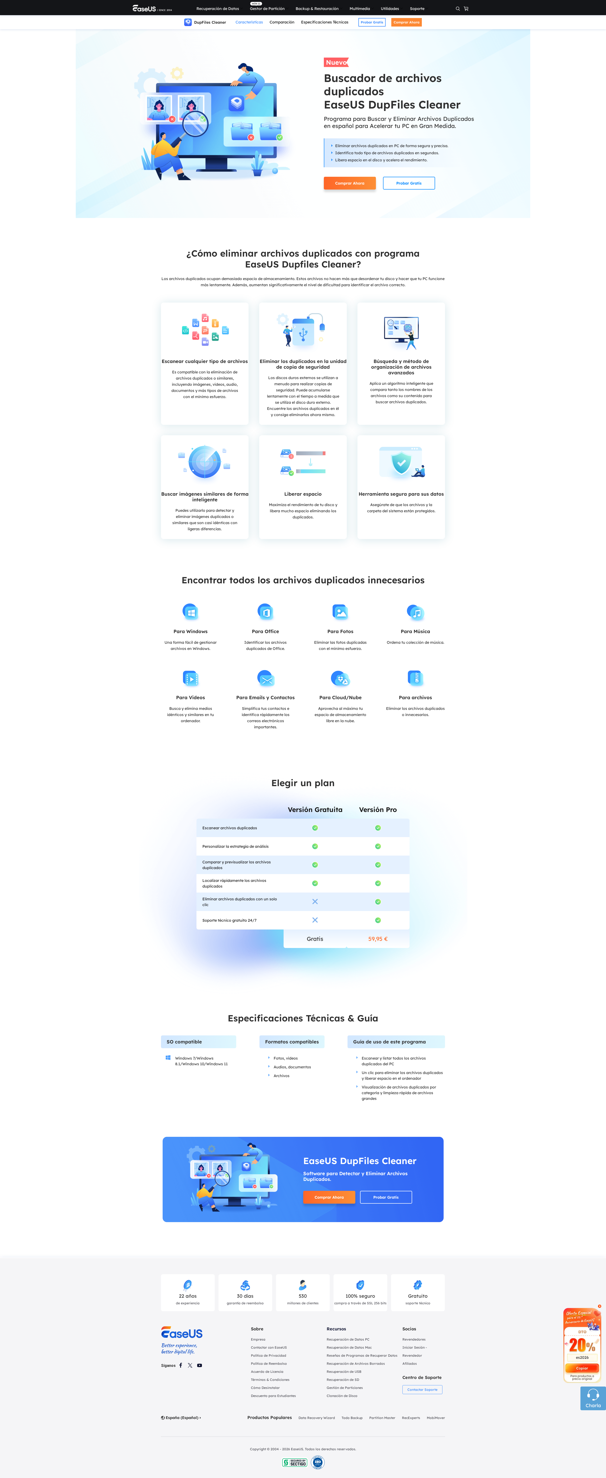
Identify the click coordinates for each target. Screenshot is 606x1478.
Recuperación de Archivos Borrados (356, 1363)
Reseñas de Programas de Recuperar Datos (362, 1355)
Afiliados (409, 1363)
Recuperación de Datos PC (348, 1339)
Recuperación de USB (344, 1371)
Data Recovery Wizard (317, 1418)
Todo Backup (352, 1418)
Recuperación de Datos (217, 8)
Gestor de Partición (267, 8)
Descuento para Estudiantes (273, 1396)
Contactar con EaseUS (269, 1347)
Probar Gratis (372, 22)
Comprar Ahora (406, 22)
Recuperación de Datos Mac (349, 1347)
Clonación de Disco (342, 1396)
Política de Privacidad (268, 1355)
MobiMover (436, 1418)
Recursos (336, 1329)
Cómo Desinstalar (265, 1388)
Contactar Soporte (422, 1389)
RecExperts (411, 1418)
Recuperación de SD (343, 1380)
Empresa (258, 1339)
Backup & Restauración (317, 8)
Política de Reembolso (269, 1363)
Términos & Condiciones (270, 1380)
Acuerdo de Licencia (267, 1371)
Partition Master (382, 1418)
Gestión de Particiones (345, 1388)
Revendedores (414, 1339)
